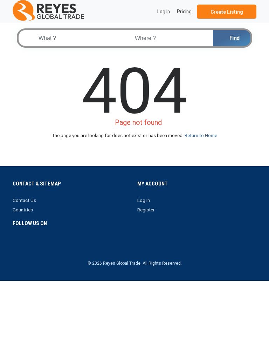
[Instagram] (36, 244)
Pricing (184, 11)
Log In (143, 200)
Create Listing (227, 12)
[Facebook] (17, 244)
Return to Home (201, 135)
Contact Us (24, 200)
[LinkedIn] (46, 244)
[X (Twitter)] (26, 244)
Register (146, 209)
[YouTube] (56, 244)
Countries (23, 209)
